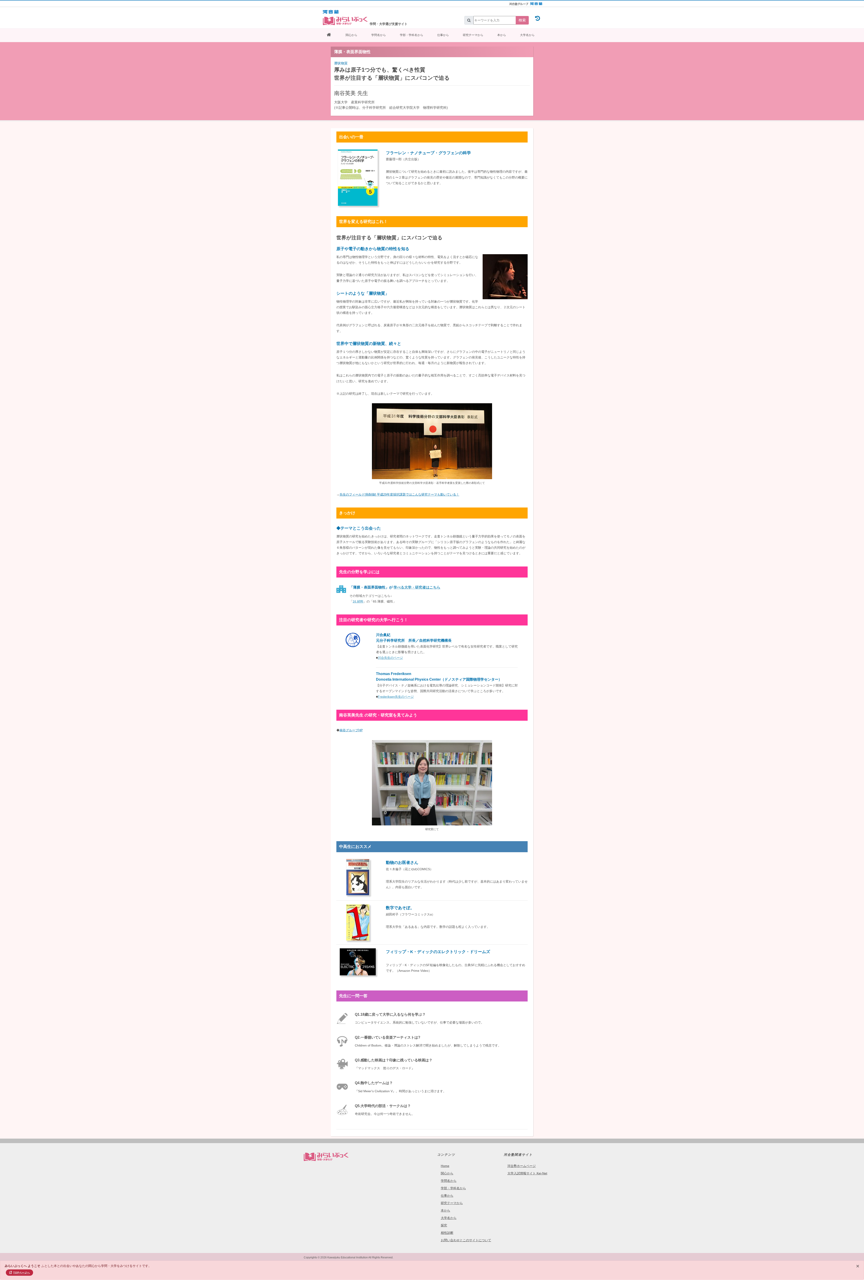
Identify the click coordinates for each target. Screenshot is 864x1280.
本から (501, 35)
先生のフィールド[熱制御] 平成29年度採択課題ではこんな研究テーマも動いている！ (399, 494)
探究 (444, 1225)
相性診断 (447, 1233)
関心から (351, 35)
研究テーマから (473, 35)
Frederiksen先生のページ (396, 696)
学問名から (378, 35)
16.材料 (358, 601)
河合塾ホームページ (521, 1166)
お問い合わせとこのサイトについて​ (466, 1240)
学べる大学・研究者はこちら (417, 587)
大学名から (527, 35)
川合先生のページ (390, 657)
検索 (522, 20)
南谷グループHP (351, 730)
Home (445, 1166)
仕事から (443, 35)
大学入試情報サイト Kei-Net (527, 1173)
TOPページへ (21, 1272)
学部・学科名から (411, 35)
